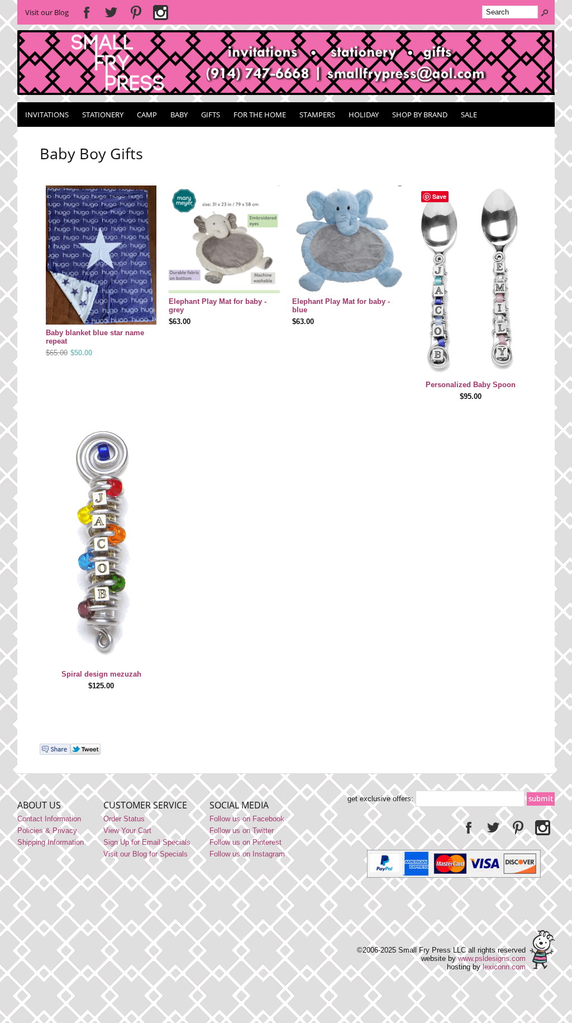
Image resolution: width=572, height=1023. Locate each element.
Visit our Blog (47, 12)
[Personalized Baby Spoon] (471, 281)
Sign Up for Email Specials (146, 842)
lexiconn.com (504, 967)
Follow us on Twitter (241, 830)
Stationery (102, 115)
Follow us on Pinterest (245, 842)
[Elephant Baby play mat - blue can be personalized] (224, 240)
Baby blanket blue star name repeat (95, 337)
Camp (147, 115)
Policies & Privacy (47, 830)
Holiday (364, 115)
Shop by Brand (419, 115)
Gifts (210, 115)
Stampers (317, 115)
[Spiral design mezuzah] (101, 544)
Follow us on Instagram (247, 854)
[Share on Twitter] (85, 752)
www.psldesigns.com (492, 958)
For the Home (259, 115)
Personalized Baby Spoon (471, 384)
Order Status (124, 819)
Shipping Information (50, 842)
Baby (179, 115)
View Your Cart (127, 830)
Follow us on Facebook (246, 819)
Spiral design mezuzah (101, 674)
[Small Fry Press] (286, 92)
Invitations (47, 115)
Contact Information (49, 819)
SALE (469, 115)
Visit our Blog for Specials (145, 854)
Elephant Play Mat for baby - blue (341, 305)
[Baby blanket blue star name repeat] (101, 256)
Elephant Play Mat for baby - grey (217, 305)
